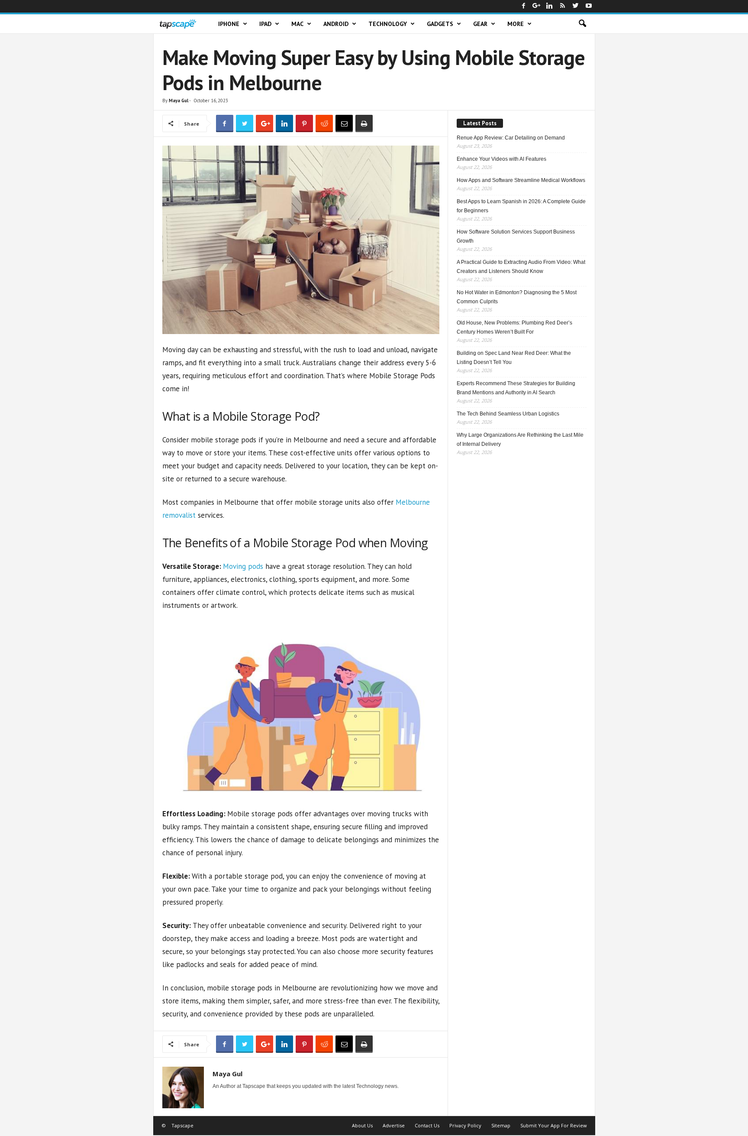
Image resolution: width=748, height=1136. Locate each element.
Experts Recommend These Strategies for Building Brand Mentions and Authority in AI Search (516, 388)
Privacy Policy (465, 1125)
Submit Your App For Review (553, 1125)
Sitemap (500, 1125)
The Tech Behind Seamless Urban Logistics (508, 414)
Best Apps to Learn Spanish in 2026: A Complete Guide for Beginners (521, 206)
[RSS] (563, 6)
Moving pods (243, 566)
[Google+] (537, 6)
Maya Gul (178, 100)
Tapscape (182, 1125)
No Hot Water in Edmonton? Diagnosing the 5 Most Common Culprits (517, 297)
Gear (480, 24)
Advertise (394, 1125)
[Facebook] (524, 6)
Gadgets (440, 24)
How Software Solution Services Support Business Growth (516, 236)
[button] (582, 23)
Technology (387, 24)
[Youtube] (589, 6)
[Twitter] (576, 6)
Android (335, 24)
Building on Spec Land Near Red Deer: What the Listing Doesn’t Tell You (514, 357)
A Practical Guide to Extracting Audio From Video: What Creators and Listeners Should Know (521, 266)
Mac (297, 24)
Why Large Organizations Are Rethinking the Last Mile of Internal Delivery (520, 439)
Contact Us (427, 1125)
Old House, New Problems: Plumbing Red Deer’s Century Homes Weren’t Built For (514, 327)
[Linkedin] (550, 6)
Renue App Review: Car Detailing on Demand (511, 138)
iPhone (228, 24)
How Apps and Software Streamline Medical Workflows (521, 180)
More (515, 24)
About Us (362, 1125)
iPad (265, 24)
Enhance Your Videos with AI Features (501, 159)
